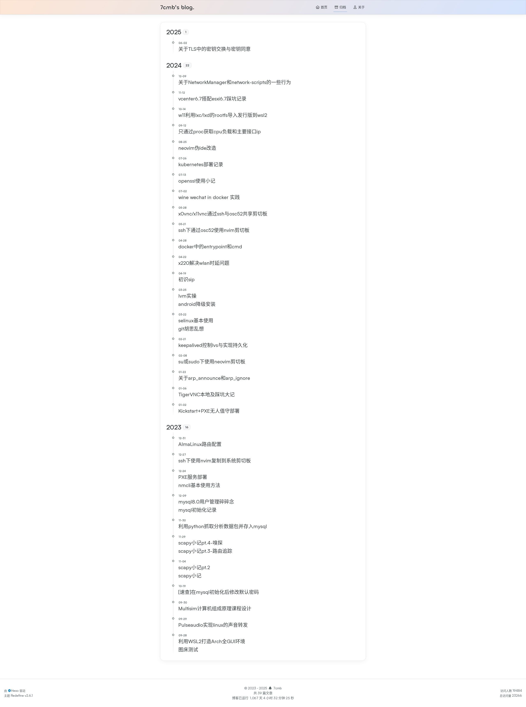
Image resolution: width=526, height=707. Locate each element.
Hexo (15, 691)
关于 (361, 7)
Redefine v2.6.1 (22, 695)
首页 (323, 7)
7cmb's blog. (177, 7)
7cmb (277, 688)
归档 (342, 7)
